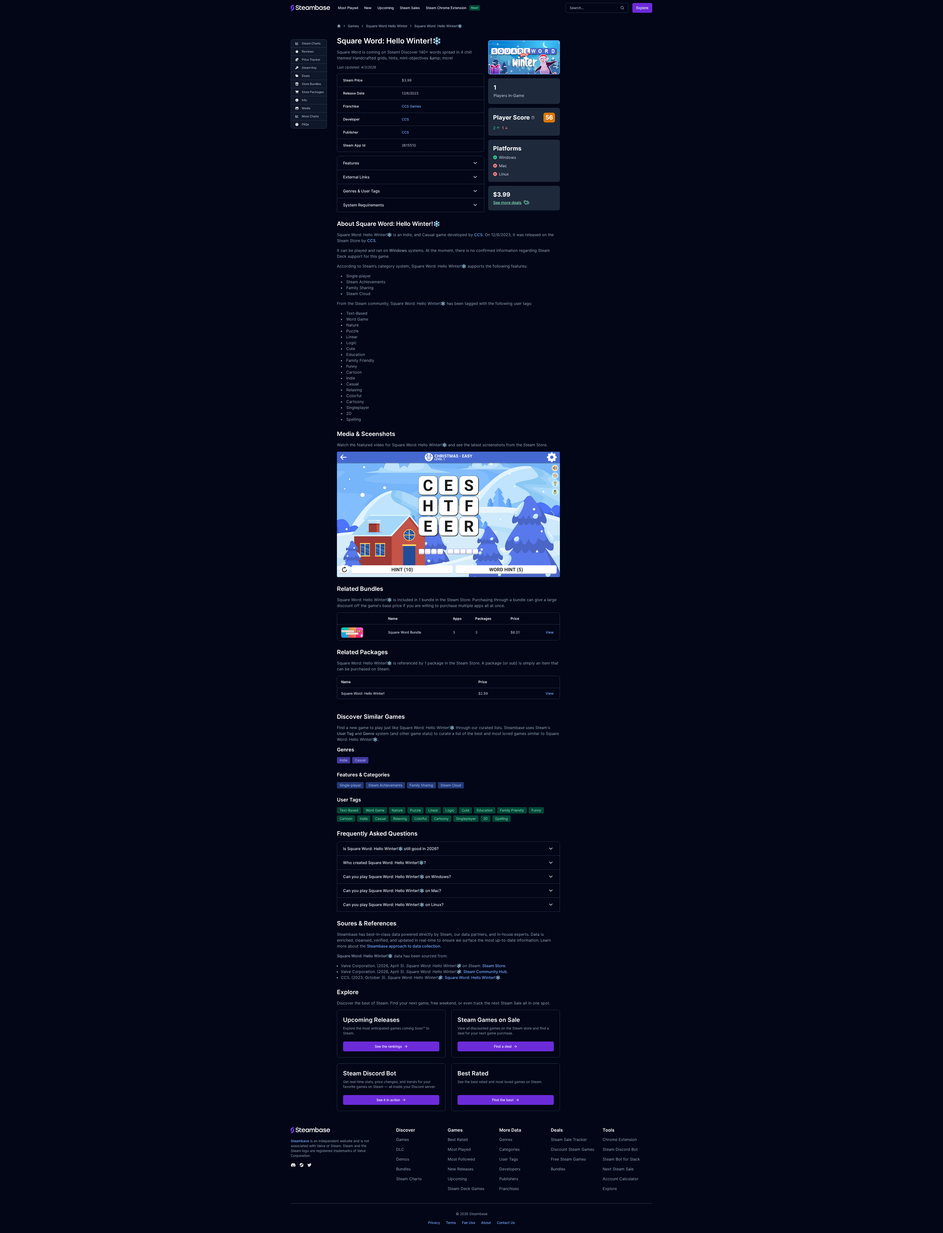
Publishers (508, 1178)
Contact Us (506, 1222)
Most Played (348, 8)
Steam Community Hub (485, 971)
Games (353, 26)
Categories (509, 1149)
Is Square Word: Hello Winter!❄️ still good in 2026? (391, 848)
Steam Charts (409, 1178)
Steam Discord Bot (620, 1149)
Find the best (502, 1100)
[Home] (339, 26)
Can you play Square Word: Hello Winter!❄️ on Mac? (392, 890)
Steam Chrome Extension (446, 8)
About (486, 1222)
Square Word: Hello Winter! (363, 693)
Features (351, 163)
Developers (509, 1168)
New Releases (460, 1168)
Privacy (434, 1222)
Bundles (403, 1168)
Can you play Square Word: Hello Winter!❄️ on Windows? (397, 876)
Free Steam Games (568, 1159)
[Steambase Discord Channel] (293, 1165)
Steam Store (493, 965)
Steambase (300, 1141)
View (550, 632)
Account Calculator (620, 1178)
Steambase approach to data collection (403, 946)
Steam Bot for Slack (621, 1159)
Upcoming (385, 8)
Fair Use (468, 1222)
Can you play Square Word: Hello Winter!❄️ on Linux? (393, 904)
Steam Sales (410, 8)
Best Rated (458, 1139)
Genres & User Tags (361, 191)
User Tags (508, 1159)
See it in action (388, 1100)
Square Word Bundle (404, 632)
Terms (451, 1222)
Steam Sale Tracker (569, 1139)
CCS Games (411, 106)
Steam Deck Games (466, 1188)
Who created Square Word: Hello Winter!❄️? (384, 862)
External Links (356, 177)
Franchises (509, 1188)
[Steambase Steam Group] (302, 1165)
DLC (400, 1149)
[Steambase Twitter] (309, 1165)
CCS (405, 119)
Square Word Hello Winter (386, 26)
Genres (505, 1139)
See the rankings (388, 1046)
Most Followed (461, 1159)
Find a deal (503, 1046)
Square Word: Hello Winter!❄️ (438, 26)
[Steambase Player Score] (533, 118)
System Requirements (363, 205)
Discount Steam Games (572, 1149)
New (368, 8)
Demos (402, 1159)
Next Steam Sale (618, 1168)
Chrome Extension (620, 1139)
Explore (642, 8)
